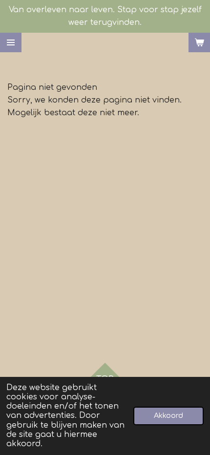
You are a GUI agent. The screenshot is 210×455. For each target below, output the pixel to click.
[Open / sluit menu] (10, 42)
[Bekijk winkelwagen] (199, 42)
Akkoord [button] (168, 415)
